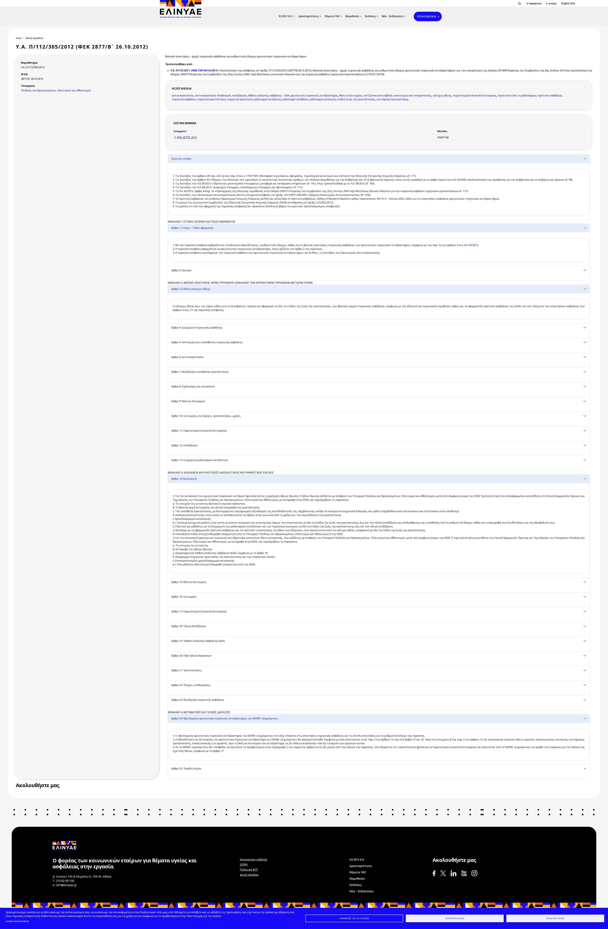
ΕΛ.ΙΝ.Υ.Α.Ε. (285, 16)
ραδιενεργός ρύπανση (323, 99)
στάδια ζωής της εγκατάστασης (356, 99)
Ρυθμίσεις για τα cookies (354, 918)
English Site (568, 3)
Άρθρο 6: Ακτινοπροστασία (187, 357)
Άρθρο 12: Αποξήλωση (184, 445)
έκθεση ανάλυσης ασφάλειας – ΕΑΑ (268, 95)
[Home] (182, 9)
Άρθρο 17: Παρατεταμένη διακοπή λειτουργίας (199, 611)
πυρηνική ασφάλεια (184, 99)
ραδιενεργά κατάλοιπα (267, 99)
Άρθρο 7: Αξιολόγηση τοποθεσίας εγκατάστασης (199, 371)
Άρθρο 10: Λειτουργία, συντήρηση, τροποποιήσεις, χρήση (205, 416)
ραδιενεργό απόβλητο (295, 99)
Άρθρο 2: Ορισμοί (181, 270)
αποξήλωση (239, 95)
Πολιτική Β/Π (249, 870)
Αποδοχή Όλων (555, 918)
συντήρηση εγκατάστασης (392, 99)
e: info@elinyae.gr (65, 885)
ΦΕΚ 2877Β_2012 (187, 137)
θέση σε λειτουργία (350, 95)
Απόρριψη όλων (454, 918)
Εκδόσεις (370, 16)
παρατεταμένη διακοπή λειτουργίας (475, 95)
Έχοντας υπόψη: (181, 158)
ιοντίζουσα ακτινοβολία (378, 95)
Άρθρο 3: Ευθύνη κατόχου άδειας (190, 289)
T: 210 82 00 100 (63, 881)
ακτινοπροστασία (182, 95)
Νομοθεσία (352, 16)
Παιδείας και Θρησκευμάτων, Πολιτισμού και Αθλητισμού (56, 90)
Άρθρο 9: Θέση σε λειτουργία (188, 401)
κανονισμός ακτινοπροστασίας (413, 95)
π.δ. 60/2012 (471, 245)
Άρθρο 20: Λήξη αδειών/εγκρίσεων (191, 655)
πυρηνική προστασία (240, 99)
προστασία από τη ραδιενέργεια (517, 95)
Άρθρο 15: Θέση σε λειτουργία (188, 582)
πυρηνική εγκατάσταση (211, 99)
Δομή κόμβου (249, 875)
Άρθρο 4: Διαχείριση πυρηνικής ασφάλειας (197, 327)
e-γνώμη (551, 3)
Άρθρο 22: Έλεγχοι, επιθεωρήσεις (191, 685)
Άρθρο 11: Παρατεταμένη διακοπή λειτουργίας (199, 430)
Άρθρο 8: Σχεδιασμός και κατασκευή (193, 386)
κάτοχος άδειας (442, 95)
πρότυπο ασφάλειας (550, 95)
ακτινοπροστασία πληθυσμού (213, 95)
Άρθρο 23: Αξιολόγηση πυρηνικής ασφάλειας (197, 699)
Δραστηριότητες (308, 16)
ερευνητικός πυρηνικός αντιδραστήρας (314, 95)
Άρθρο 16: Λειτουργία (183, 596)
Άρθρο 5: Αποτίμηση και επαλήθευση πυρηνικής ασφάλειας (207, 342)
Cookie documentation (17, 921)
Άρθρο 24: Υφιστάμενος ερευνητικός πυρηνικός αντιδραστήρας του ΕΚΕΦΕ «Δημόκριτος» (224, 718)
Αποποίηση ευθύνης (253, 859)
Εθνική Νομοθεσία (34, 38)
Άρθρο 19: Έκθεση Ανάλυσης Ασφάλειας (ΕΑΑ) (198, 641)
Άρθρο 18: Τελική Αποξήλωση (188, 626)
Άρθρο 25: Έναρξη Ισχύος (186, 768)
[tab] (379, 187)
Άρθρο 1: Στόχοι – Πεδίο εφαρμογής (192, 228)
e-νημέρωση (533, 3)
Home (19, 38)
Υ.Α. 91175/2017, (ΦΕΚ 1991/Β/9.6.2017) (194, 70)
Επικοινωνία (426, 16)
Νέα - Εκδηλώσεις (392, 16)
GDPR (243, 864)
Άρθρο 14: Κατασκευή (184, 478)
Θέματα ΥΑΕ (332, 16)
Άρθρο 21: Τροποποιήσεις (186, 670)
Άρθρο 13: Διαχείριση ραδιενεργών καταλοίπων (199, 460)
